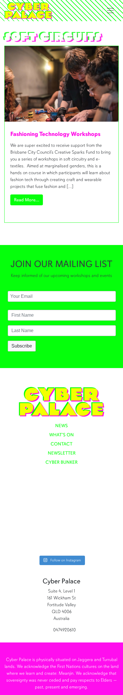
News (61, 426)
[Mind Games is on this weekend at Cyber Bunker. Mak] (61, 500)
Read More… (28, 200)
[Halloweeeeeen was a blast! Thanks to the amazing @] (61, 537)
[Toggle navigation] (110, 10)
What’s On (61, 435)
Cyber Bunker (61, 462)
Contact (61, 444)
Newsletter (62, 453)
